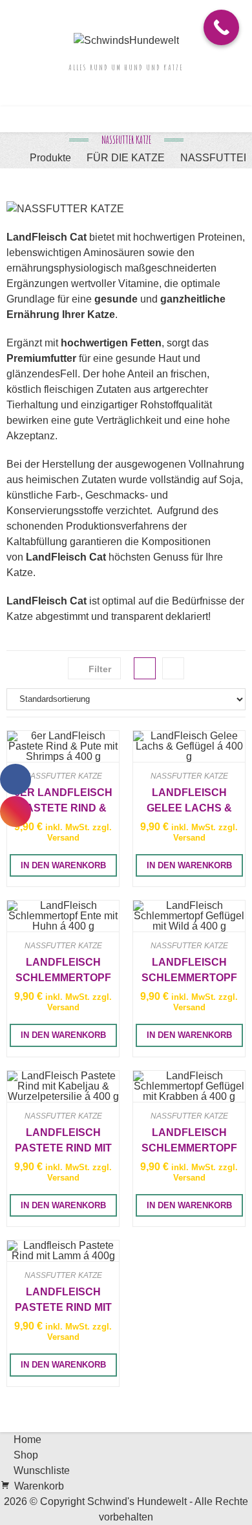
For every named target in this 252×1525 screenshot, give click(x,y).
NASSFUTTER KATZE (63, 776)
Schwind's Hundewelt (137, 1501)
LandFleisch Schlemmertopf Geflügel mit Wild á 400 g (189, 970)
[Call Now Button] (221, 27)
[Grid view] (145, 668)
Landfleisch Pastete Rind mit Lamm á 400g (63, 1299)
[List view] (173, 668)
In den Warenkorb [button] (63, 865)
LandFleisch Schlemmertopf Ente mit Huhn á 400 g (63, 970)
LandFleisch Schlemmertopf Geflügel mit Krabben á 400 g (189, 1140)
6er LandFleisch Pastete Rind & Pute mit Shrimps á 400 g (63, 800)
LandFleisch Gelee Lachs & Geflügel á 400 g (189, 800)
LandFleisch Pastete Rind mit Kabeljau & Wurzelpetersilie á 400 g (63, 1140)
